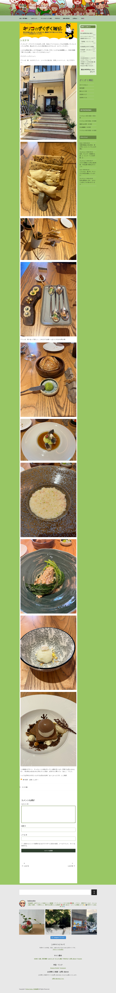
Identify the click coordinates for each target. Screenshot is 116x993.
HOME (36, 958)
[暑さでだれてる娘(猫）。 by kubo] (58, 922)
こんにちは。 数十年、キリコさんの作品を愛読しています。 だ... (88, 173)
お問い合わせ (73, 958)
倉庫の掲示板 (66, 18)
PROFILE (57, 18)
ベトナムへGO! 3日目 (85, 130)
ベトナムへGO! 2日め (85, 121)
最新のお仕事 (83, 124)
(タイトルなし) (84, 85)
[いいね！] (21, 779)
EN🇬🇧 (82, 18)
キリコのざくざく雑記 (46, 18)
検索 (94, 892)
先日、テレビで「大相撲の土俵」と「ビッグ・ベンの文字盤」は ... (87, 155)
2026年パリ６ (83, 97)
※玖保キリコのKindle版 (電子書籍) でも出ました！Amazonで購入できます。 (87, 63)
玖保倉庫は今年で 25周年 (87, 46)
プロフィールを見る (58, 949)
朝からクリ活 (83, 91)
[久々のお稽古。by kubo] (31, 922)
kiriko (30, 23)
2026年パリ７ (83, 94)
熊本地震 (82, 88)
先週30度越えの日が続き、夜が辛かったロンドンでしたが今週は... (88, 146)
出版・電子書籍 (23, 18)
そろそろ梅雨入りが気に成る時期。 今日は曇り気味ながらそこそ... (88, 164)
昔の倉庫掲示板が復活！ (86, 33)
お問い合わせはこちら (58, 978)
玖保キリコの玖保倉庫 (37, 8)
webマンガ (34, 18)
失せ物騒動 (83, 127)
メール (24, 835)
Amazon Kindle (54, 968)
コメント (24, 804)
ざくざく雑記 (25, 787)
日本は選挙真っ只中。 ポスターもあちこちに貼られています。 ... (87, 182)
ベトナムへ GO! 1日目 (85, 116)
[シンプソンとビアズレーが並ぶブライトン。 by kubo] (84, 922)
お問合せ (75, 18)
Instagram (63, 968)
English (80, 958)
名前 (23, 826)
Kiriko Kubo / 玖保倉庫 (32, 989)
